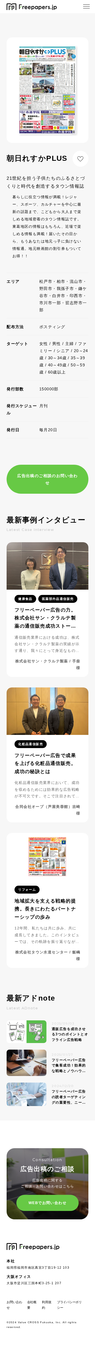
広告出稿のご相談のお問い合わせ (47, 479)
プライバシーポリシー (69, 1305)
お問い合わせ (14, 1305)
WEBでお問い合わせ (47, 1203)
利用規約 (46, 1305)
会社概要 (31, 1305)
